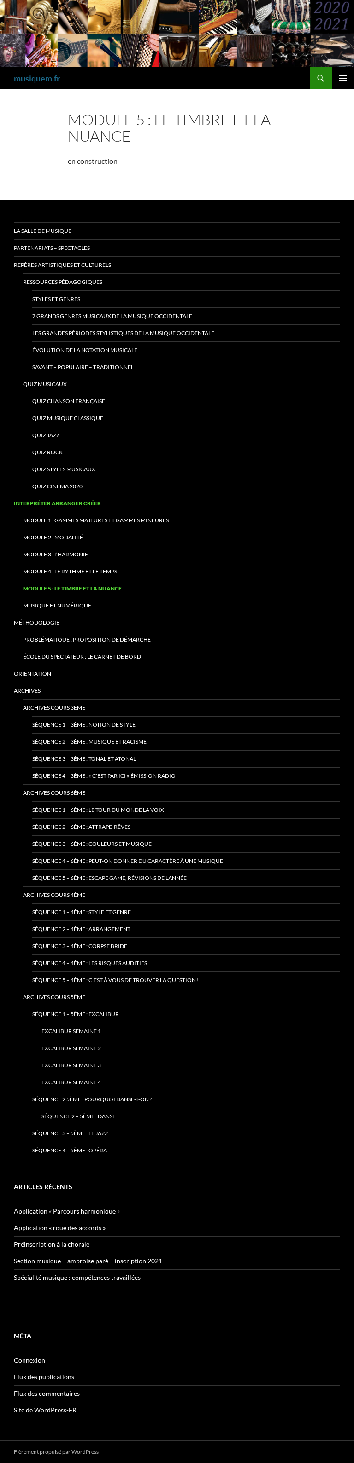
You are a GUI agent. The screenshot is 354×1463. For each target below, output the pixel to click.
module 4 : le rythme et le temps (70, 571)
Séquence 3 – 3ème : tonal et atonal (84, 758)
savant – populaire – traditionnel (83, 367)
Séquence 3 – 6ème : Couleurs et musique (92, 843)
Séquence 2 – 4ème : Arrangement (81, 928)
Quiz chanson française (68, 401)
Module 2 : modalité (53, 537)
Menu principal (343, 78)
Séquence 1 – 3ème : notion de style (84, 724)
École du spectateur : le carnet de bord (82, 656)
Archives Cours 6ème (54, 792)
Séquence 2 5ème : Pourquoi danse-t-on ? (92, 1099)
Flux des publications (44, 1377)
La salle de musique (42, 230)
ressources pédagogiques (62, 281)
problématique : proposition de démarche (87, 639)
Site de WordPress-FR (45, 1410)
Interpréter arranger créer (57, 503)
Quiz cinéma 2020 (57, 486)
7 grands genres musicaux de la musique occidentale (112, 315)
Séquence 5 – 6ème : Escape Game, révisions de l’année (109, 877)
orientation (32, 673)
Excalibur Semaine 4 (71, 1082)
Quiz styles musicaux (63, 469)
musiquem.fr (37, 78)
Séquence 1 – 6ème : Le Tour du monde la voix (98, 809)
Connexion (29, 1360)
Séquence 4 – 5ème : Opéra (69, 1150)
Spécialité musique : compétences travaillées (77, 1277)
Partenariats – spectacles (52, 247)
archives (27, 690)
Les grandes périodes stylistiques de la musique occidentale (123, 333)
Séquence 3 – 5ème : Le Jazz (70, 1133)
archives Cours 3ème (54, 707)
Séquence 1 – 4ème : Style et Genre (81, 911)
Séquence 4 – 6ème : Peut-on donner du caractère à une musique (127, 860)
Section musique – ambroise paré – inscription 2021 (88, 1261)
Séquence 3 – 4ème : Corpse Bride (79, 946)
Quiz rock (47, 452)
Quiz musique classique (67, 418)
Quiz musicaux (45, 384)
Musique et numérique (57, 605)
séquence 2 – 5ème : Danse (78, 1116)
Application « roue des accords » (60, 1228)
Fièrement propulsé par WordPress (56, 1451)
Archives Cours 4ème (54, 894)
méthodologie (36, 622)
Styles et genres (56, 298)
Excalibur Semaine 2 (71, 1048)
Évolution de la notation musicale (84, 350)
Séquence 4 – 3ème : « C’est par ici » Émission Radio (104, 775)
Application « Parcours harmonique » (67, 1211)
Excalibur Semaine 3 (71, 1065)
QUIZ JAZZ (45, 435)
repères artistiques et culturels (62, 264)
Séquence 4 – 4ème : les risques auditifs (89, 963)
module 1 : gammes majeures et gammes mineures (96, 520)
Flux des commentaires (47, 1393)
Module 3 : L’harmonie (55, 554)
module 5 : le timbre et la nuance (72, 588)
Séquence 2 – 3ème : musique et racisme (89, 741)
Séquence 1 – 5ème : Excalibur (75, 1014)
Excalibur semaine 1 (71, 1031)
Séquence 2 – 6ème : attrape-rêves (81, 826)
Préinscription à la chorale (51, 1244)
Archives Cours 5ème (54, 997)
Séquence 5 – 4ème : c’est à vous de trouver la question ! (115, 980)
